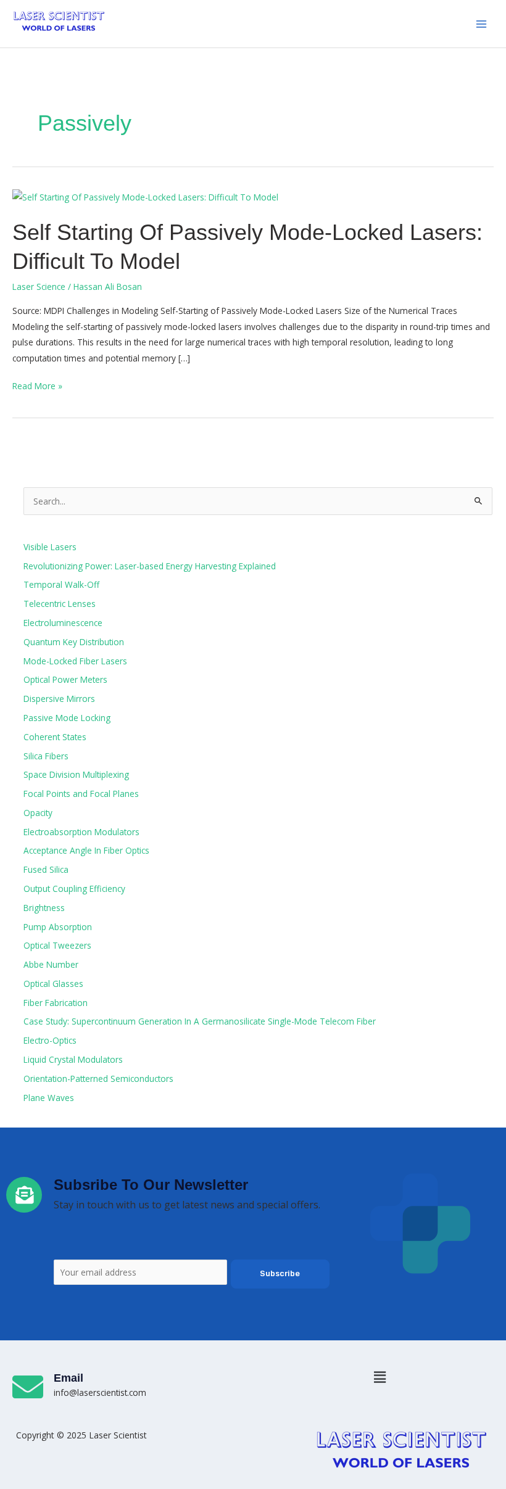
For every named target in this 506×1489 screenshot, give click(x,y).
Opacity (37, 813)
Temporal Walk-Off (61, 584)
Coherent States (54, 737)
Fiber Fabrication (55, 1002)
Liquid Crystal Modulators (73, 1059)
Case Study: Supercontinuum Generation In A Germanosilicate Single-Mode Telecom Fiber (199, 1021)
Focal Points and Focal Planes (81, 793)
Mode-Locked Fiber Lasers (75, 661)
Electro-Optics (50, 1040)
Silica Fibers (45, 756)
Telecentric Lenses (59, 603)
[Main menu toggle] (481, 23)
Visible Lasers (50, 547)
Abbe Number (50, 964)
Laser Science (38, 286)
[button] (379, 1376)
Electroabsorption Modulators (81, 832)
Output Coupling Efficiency (74, 888)
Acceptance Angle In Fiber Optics (86, 850)
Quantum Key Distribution (73, 642)
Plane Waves (48, 1097)
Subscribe (280, 1273)
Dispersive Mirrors (59, 698)
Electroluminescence (62, 623)
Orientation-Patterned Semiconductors (98, 1078)
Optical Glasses (53, 983)
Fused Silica (45, 869)
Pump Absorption (57, 927)
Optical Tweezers (57, 945)
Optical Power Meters (65, 679)
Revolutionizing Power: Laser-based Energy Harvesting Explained (149, 566)
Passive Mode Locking (66, 718)
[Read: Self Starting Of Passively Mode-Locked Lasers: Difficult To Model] (145, 196)
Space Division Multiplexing (76, 774)
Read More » (37, 385)
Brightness (44, 908)
